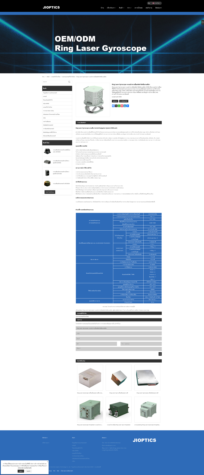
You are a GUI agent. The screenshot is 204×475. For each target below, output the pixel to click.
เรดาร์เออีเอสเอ (47, 121)
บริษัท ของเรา (45, 443)
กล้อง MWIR (46, 103)
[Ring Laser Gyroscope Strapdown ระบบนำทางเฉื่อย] (90, 408)
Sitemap (49, 471)
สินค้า (48, 76)
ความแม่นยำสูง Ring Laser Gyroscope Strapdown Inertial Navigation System (148, 425)
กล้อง (44, 118)
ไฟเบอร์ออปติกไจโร (48, 100)
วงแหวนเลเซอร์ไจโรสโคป (68, 76)
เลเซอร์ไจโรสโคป (55, 76)
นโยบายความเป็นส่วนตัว (67, 471)
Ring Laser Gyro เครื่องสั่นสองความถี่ (118, 393)
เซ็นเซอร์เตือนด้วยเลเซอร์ (49, 136)
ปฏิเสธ (20, 471)
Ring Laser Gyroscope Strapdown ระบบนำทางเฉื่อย (90, 425)
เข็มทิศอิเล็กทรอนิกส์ (48, 125)
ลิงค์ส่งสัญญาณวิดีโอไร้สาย (49, 132)
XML (58, 471)
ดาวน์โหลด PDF (123, 101)
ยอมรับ (28, 471)
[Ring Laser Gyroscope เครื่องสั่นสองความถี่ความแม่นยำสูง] (90, 377)
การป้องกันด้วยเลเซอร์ (48, 128)
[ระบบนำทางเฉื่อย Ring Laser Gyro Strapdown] (118, 408)
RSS (54, 471)
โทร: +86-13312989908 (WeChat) (111, 443)
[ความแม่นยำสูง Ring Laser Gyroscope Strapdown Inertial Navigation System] (147, 408)
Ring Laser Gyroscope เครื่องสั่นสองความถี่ (147, 393)
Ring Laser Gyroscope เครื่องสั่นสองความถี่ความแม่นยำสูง (90, 393)
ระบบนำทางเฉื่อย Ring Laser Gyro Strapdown (118, 425)
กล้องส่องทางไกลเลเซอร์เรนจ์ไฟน (51, 114)
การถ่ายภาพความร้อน (48, 110)
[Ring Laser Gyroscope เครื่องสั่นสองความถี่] (147, 377)
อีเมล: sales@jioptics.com (109, 445)
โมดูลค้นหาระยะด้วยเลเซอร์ (50, 93)
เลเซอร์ (45, 96)
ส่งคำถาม (115, 101)
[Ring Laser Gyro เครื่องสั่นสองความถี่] (118, 377)
